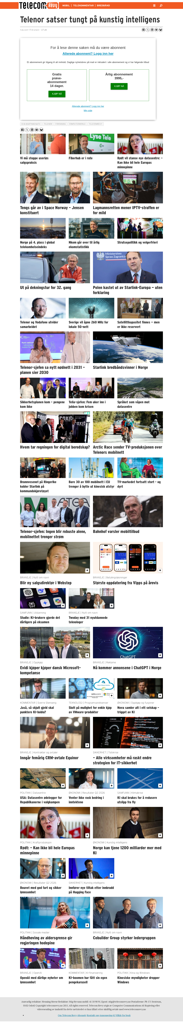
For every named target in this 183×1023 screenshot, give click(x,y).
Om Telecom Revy (67, 1015)
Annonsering (106, 1015)
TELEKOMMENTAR (83, 5)
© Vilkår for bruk (121, 1015)
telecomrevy (95, 124)
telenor (48, 124)
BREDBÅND (103, 5)
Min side (88, 110)
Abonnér (81, 1015)
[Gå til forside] (39, 5)
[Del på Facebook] (143, 30)
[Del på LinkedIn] (152, 30)
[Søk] (161, 5)
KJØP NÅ (57, 94)
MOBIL (66, 5)
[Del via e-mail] (156, 30)
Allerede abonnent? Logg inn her (88, 53)
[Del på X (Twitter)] (148, 30)
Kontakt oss (93, 1015)
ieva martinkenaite (31, 124)
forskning (60, 124)
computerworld (77, 124)
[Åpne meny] (154, 6)
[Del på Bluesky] (161, 30)
